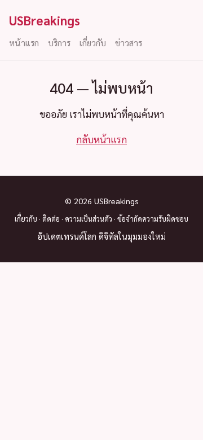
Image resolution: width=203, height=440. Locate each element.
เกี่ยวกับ (93, 43)
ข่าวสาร (128, 43)
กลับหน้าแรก (101, 139)
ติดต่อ (51, 218)
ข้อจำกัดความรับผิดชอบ (152, 218)
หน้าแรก (24, 43)
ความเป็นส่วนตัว (88, 218)
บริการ (59, 43)
